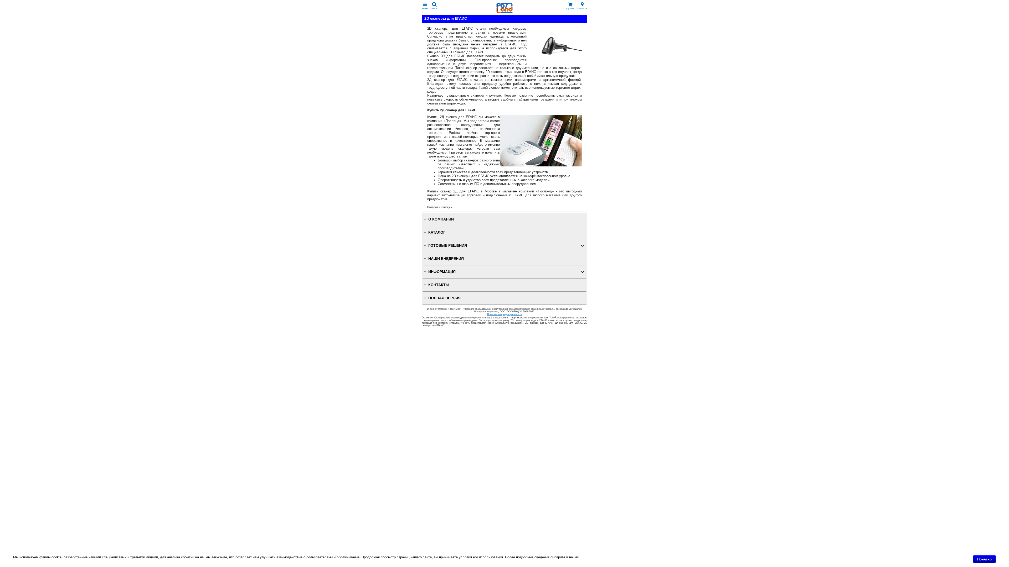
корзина (570, 8)
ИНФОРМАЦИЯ (442, 272)
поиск (434, 8)
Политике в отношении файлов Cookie (610, 557)
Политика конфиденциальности (504, 314)
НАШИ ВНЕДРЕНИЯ (446, 259)
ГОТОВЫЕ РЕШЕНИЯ (447, 246)
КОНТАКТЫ (438, 285)
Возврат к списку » (439, 207)
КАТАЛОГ (436, 232)
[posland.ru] (504, 12)
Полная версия (444, 298)
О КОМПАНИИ (441, 219)
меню (425, 8)
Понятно (984, 559)
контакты (582, 8)
